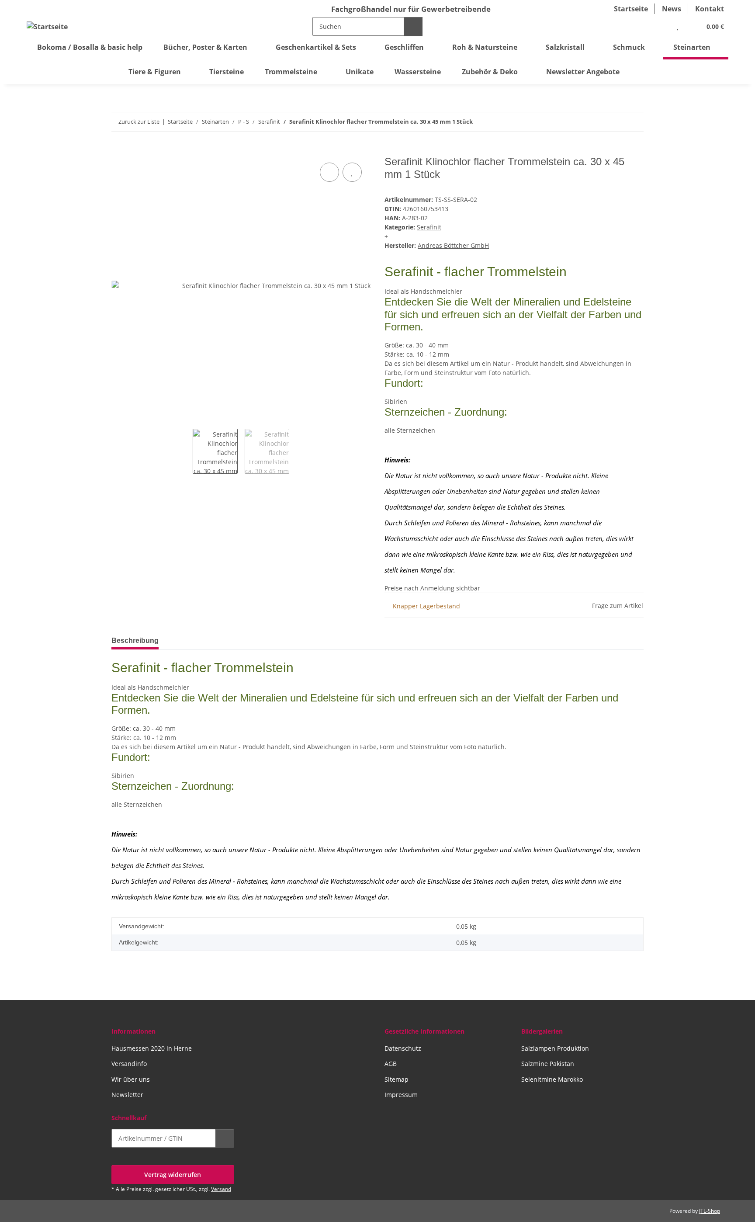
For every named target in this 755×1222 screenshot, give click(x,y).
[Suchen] (413, 26)
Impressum (401, 1094)
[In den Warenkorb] (118, 151)
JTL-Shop (709, 1211)
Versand (221, 1189)
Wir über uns (130, 1079)
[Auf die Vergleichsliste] (329, 172)
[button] (659, 26)
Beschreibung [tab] (135, 640)
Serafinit (429, 227)
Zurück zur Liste (138, 121)
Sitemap (396, 1079)
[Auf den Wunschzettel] (352, 172)
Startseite (631, 9)
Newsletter (127, 1094)
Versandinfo (129, 1063)
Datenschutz (402, 1048)
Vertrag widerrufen (172, 1174)
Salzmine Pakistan (547, 1063)
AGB (390, 1063)
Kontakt (709, 9)
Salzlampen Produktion (555, 1048)
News (671, 9)
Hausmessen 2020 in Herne (151, 1048)
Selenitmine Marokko (552, 1079)
